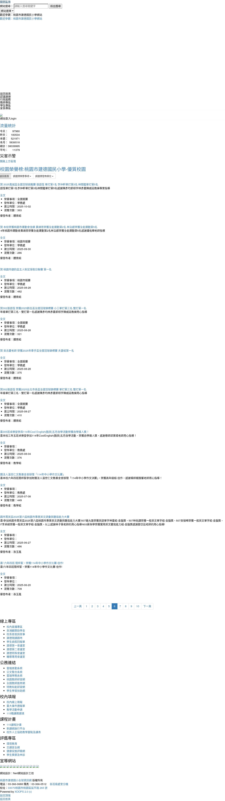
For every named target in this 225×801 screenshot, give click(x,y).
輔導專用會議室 (16, 656)
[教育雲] (27, 766)
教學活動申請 (14, 709)
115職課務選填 (15, 713)
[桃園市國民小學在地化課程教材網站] (4, 766)
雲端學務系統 (14, 675)
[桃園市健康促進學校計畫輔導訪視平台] (37, 766)
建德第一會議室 (16, 645)
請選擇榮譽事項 (21, 176)
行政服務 (5, 99)
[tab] (112, 96)
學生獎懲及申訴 (16, 755)
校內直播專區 (14, 627)
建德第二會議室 (16, 649)
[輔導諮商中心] (31, 766)
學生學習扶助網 (16, 691)
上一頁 (78, 606)
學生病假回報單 (16, 642)
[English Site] (1, 115)
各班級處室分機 (57, 784)
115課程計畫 (14, 725)
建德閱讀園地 (14, 638)
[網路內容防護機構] (8, 766)
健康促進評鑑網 (16, 751)
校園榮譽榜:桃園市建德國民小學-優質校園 (43, 169)
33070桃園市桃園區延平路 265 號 (27, 788)
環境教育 (12, 743)
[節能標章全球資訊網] (17, 766)
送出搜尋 (55, 6)
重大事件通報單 (16, 706)
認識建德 (5, 96)
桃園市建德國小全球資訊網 (16, 780)
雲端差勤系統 (14, 668)
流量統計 (8, 125)
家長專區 (5, 108)
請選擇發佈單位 (43, 176)
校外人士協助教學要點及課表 (24, 732)
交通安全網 (13, 747)
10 (137, 606)
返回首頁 (5, 94)
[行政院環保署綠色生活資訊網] (11, 766)
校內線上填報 (14, 702)
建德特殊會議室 (16, 653)
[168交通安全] (1, 766)
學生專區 (5, 105)
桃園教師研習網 (16, 679)
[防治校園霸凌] (21, 766)
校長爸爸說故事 (16, 634)
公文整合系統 (14, 672)
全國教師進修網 (16, 683)
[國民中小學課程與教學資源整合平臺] (34, 766)
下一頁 (147, 606)
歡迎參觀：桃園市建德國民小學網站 (21, 18)
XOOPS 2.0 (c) (23, 791)
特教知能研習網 (16, 687)
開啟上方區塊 (8, 161)
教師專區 (5, 102)
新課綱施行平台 (16, 728)
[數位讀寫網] (24, 766)
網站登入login (8, 118)
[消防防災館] (14, 766)
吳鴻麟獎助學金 (16, 630)
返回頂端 (5, 795)
